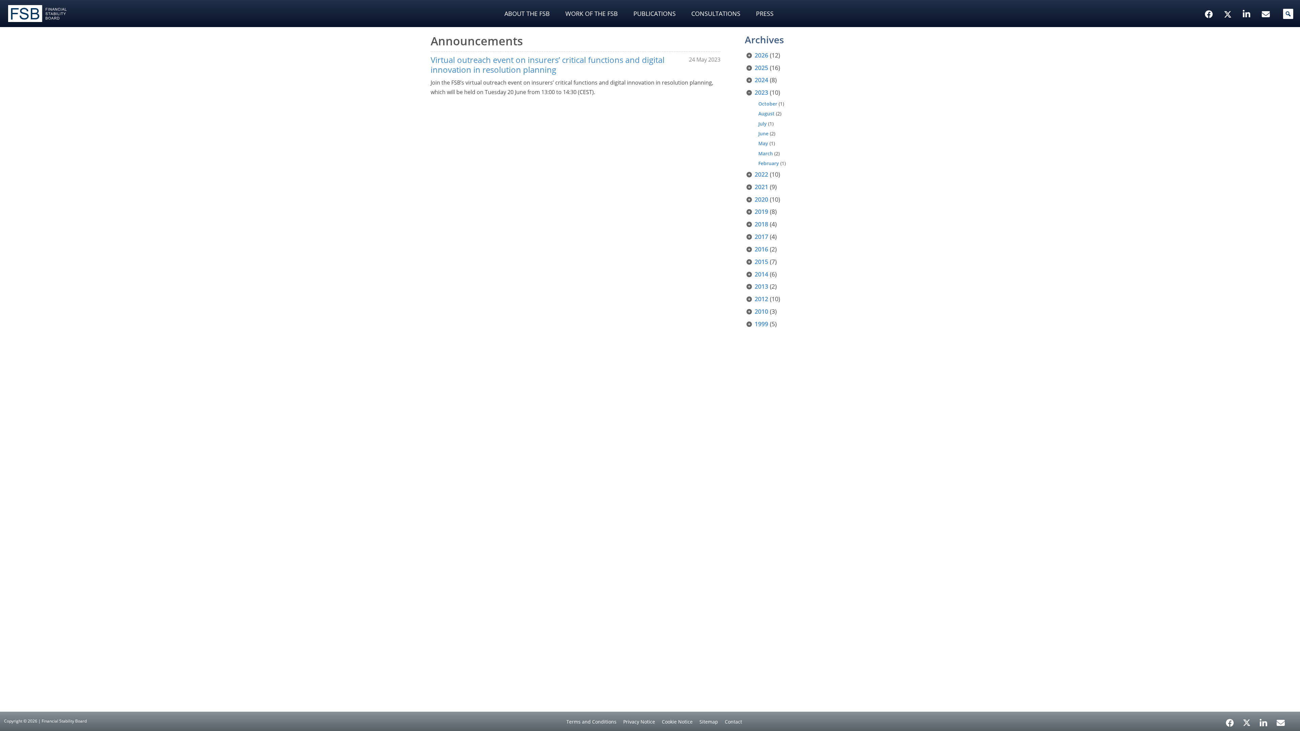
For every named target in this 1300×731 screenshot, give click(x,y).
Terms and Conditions (591, 721)
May (763, 143)
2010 (761, 311)
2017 (761, 236)
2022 (761, 174)
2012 (761, 299)
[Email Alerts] (1280, 722)
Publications (654, 13)
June (763, 133)
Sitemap (708, 721)
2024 (761, 80)
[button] (1288, 14)
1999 (761, 324)
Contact (733, 721)
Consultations (715, 13)
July (762, 123)
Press (765, 13)
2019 (761, 211)
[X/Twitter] (1228, 3)
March (765, 153)
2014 (761, 274)
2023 (761, 92)
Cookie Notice (677, 721)
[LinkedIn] (1263, 720)
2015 (761, 262)
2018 (761, 224)
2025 (761, 68)
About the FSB (527, 13)
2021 (761, 187)
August (766, 113)
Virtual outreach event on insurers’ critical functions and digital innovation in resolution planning (548, 64)
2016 (761, 249)
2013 (761, 286)
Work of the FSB (591, 13)
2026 (761, 55)
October (767, 104)
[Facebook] (1229, 720)
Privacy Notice (639, 721)
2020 (761, 199)
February (768, 163)
